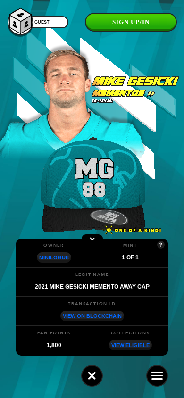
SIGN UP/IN (131, 21)
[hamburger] (157, 376)
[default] (92, 376)
